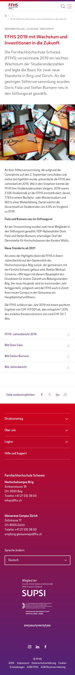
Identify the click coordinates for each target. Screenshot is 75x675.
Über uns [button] (10, 430)
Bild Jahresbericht (16, 367)
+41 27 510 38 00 (26, 496)
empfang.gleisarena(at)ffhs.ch (23, 534)
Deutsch (13, 560)
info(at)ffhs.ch (13, 500)
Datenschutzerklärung (44, 663)
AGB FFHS (32, 667)
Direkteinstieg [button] (14, 418)
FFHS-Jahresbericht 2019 (21, 334)
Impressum (23, 663)
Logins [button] (9, 441)
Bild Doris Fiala (14, 345)
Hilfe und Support (16, 453)
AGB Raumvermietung (53, 667)
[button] (41, 395)
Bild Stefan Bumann (17, 356)
